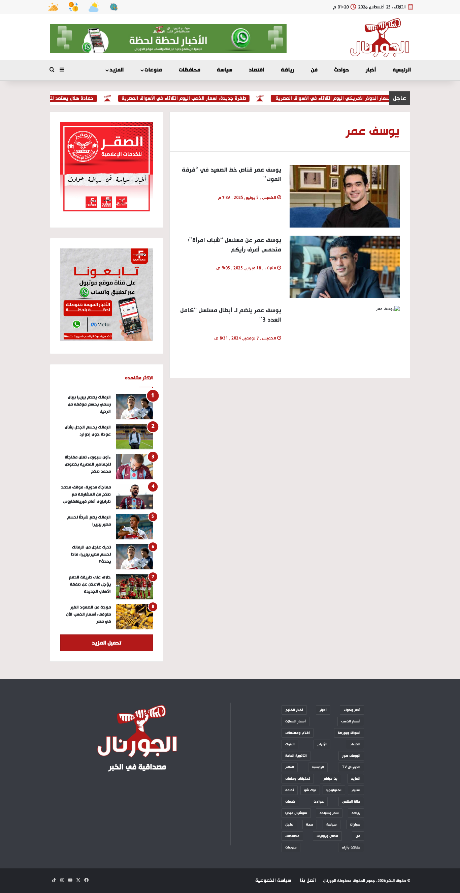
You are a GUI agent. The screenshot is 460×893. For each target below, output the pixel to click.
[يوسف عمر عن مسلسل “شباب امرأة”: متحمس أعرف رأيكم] (345, 267)
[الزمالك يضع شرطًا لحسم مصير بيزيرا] (134, 526)
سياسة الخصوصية (273, 880)
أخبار (371, 70)
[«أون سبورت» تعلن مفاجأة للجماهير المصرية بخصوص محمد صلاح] (134, 466)
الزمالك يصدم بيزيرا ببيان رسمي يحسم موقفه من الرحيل (89, 404)
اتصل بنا (308, 880)
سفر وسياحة (329, 813)
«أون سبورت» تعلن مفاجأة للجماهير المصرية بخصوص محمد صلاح (88, 464)
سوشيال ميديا (296, 813)
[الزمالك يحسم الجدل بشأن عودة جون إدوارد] (134, 436)
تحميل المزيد (106, 643)
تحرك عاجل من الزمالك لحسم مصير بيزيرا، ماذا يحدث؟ (91, 554)
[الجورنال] (380, 38)
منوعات (153, 70)
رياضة (287, 70)
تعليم (356, 790)
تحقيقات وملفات (297, 779)
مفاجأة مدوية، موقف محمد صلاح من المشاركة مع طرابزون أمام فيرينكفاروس (86, 494)
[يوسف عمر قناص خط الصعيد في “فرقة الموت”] (345, 196)
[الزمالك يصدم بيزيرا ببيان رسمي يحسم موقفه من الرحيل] (134, 406)
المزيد (116, 70)
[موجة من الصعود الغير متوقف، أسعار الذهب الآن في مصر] (134, 616)
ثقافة (289, 790)
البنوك (290, 744)
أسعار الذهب (350, 721)
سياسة (224, 70)
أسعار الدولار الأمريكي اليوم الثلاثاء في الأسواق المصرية (345, 98)
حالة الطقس (351, 802)
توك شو (310, 790)
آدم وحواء (351, 710)
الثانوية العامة (296, 756)
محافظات (189, 70)
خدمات (290, 802)
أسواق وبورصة (349, 733)
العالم (289, 767)
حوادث (341, 70)
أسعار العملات (295, 721)
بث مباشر (330, 779)
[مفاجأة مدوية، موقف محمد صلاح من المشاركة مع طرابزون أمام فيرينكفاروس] (134, 496)
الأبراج (322, 744)
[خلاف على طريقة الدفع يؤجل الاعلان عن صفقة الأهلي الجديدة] (134, 586)
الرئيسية (402, 70)
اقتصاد (256, 70)
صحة (309, 825)
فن (314, 70)
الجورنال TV (351, 767)
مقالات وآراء (351, 847)
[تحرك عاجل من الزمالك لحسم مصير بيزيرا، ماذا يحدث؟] (134, 556)
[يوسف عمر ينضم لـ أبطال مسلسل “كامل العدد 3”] (345, 337)
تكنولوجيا (333, 790)
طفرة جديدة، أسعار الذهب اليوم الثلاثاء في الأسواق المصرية (196, 98)
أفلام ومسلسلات (297, 733)
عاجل (289, 825)
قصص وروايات (327, 836)
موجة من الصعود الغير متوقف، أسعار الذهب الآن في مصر (88, 614)
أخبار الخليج (294, 710)
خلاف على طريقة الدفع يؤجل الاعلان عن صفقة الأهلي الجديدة (90, 584)
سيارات (355, 825)
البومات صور (351, 756)
